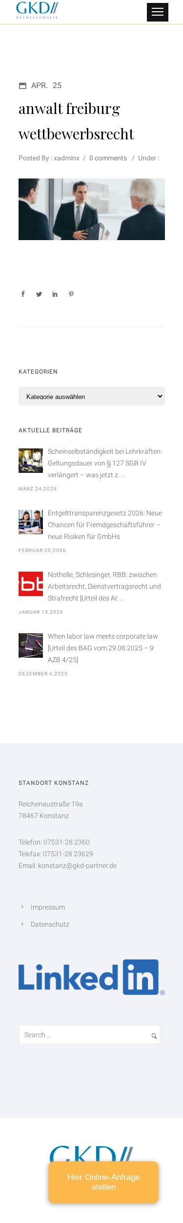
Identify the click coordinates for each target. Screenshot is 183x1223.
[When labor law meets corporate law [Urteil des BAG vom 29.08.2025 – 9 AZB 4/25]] (31, 645)
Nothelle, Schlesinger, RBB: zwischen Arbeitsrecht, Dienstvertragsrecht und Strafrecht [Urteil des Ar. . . (104, 586)
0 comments (108, 158)
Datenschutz (50, 924)
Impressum (48, 907)
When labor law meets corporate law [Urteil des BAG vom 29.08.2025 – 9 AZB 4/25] (103, 648)
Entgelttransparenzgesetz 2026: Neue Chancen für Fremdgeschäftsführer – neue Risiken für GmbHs (105, 524)
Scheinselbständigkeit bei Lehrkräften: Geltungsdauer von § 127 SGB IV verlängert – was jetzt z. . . (105, 463)
